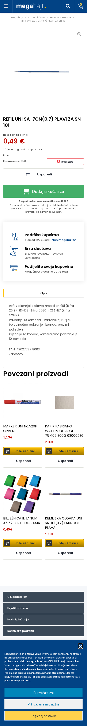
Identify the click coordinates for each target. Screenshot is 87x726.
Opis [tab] (43, 293)
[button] (80, 645)
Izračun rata (67, 161)
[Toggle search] (68, 6)
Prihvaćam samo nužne (43, 704)
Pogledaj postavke (43, 716)
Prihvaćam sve (43, 692)
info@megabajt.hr (63, 240)
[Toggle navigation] (6, 6)
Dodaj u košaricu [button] (25, 451)
